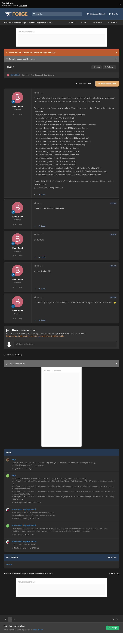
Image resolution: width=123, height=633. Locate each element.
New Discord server (17, 364)
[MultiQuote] (34, 195)
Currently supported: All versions (22, 59)
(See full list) (112, 557)
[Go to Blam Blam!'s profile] (8, 75)
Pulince (9, 564)
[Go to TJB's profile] (7, 526)
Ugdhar (17, 468)
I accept (114, 628)
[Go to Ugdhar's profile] (7, 460)
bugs (14, 459)
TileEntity (17, 518)
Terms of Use (37, 629)
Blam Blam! (15, 75)
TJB (15, 534)
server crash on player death (24, 509)
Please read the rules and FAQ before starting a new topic (32, 52)
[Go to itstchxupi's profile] (7, 475)
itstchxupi (18, 502)
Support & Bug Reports (44, 75)
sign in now (59, 333)
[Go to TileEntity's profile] (7, 509)
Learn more (4, 4)
